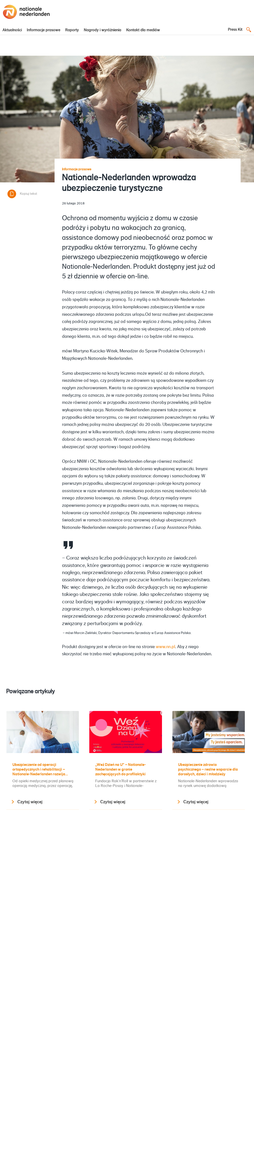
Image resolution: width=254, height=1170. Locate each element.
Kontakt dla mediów (143, 30)
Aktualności (12, 30)
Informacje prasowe (43, 30)
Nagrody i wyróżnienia (102, 30)
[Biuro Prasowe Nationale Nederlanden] (26, 19)
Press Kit (235, 29)
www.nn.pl (165, 646)
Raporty (72, 30)
